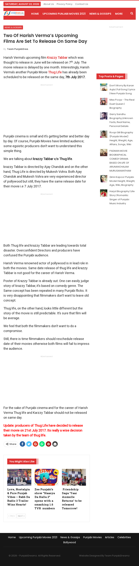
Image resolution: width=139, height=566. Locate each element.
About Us (48, 4)
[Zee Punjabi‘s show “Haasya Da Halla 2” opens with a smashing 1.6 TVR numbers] (47, 477)
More (119, 14)
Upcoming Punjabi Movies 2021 (64, 14)
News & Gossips (100, 14)
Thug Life (55, 72)
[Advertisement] (46, 110)
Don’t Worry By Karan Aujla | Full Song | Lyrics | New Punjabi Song (122, 89)
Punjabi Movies (92, 537)
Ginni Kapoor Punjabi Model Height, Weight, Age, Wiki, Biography (122, 181)
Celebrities (124, 537)
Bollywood (69, 542)
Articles (109, 537)
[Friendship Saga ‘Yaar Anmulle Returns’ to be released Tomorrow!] (74, 477)
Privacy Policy (64, 4)
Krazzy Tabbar (57, 57)
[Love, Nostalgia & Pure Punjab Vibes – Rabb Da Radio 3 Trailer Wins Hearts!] (19, 477)
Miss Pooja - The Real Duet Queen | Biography (121, 103)
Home (35, 14)
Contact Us (81, 4)
